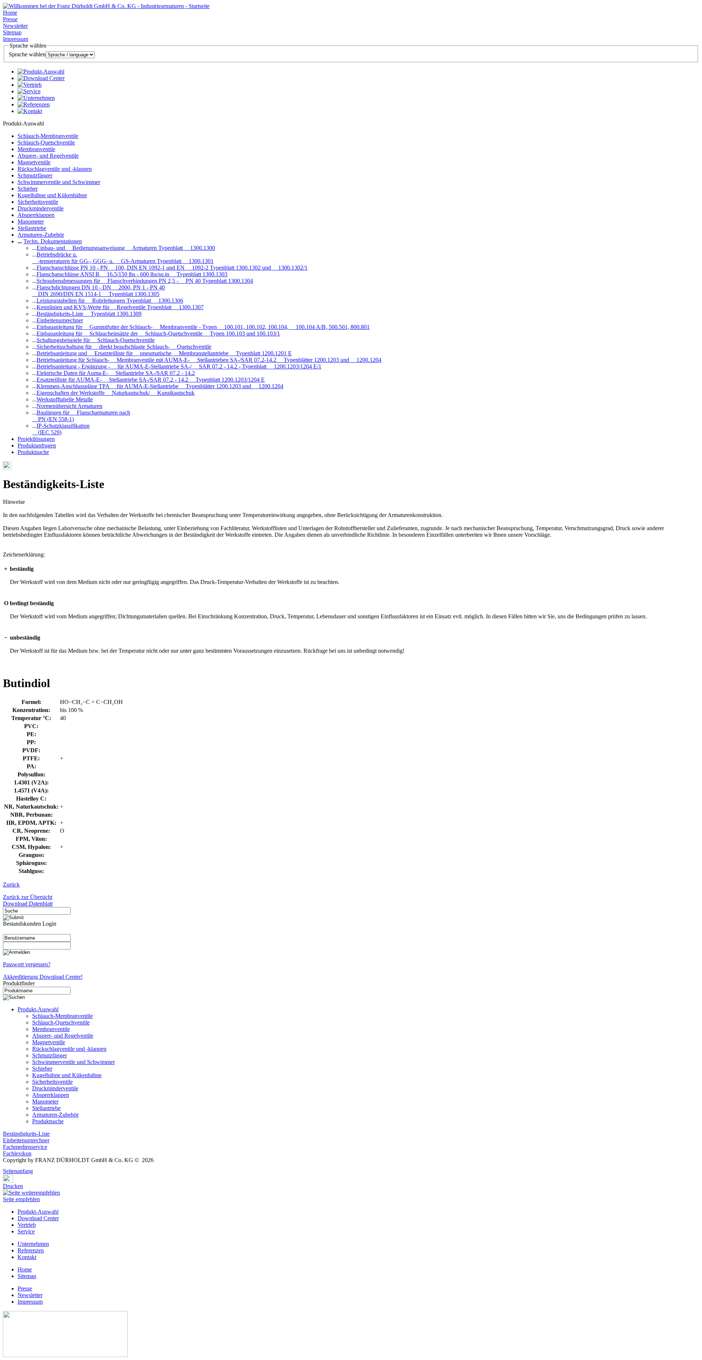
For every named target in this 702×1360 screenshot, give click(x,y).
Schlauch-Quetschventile (46, 142)
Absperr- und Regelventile (48, 156)
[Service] (29, 91)
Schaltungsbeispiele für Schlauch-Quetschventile (96, 340)
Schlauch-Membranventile (48, 136)
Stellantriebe (32, 228)
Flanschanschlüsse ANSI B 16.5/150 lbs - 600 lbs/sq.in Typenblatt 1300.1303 (132, 274)
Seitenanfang (18, 1171)
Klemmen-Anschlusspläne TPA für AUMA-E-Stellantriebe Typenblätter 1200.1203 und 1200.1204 (160, 386)
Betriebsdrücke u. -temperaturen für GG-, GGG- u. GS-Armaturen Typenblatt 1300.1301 (123, 257)
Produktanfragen (37, 445)
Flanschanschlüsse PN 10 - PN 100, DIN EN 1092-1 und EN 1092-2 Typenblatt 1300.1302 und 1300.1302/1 (172, 268)
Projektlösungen (36, 439)
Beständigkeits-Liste (26, 1134)
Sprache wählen (27, 54)
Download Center (38, 1218)
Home (10, 13)
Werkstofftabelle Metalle (65, 399)
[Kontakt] (30, 111)
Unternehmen (33, 1244)
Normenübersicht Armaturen (69, 406)
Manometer (31, 221)
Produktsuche (33, 452)
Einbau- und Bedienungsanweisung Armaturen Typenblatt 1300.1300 (126, 248)
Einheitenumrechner (60, 320)
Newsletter (15, 26)
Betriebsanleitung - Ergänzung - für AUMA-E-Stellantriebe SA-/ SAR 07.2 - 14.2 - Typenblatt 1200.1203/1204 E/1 (179, 366)
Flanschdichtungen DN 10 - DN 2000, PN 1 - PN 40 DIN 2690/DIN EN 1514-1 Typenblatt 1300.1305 (98, 290)
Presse (10, 19)
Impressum (15, 39)
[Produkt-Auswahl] (41, 71)
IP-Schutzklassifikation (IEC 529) (61, 429)
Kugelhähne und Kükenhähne (52, 195)
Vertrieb (27, 1225)
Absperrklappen (36, 215)
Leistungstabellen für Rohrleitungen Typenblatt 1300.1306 (110, 300)
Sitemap (12, 32)
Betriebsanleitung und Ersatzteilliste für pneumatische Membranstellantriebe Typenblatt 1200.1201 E (164, 353)
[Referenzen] (34, 104)
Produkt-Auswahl (38, 1009)
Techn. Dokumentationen (52, 241)
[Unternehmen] (36, 98)
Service (26, 1231)
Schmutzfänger (35, 175)
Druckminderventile (41, 208)
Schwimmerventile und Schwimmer (59, 182)
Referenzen (31, 1250)
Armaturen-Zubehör (41, 235)
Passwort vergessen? (26, 964)
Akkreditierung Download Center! (43, 977)
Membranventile (36, 149)
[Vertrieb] (30, 85)
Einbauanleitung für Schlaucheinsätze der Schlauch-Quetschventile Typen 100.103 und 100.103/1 (158, 333)
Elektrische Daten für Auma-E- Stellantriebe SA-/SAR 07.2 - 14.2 (116, 373)
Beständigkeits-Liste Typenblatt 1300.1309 (89, 314)
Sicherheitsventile (38, 202)
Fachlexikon (17, 1153)
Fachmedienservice (25, 1147)
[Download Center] (41, 78)
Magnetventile (34, 162)
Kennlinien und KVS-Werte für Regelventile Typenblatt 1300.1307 (120, 307)
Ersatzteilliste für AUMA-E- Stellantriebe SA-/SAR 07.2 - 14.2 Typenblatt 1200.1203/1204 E (151, 379)
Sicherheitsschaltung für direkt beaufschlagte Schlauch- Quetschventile (124, 347)
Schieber (28, 189)
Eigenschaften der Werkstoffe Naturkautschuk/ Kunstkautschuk (116, 393)
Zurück (11, 884)
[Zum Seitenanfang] (5, 1166)
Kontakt (27, 1257)
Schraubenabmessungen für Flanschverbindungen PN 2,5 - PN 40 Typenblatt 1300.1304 (145, 281)
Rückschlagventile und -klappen (55, 169)
